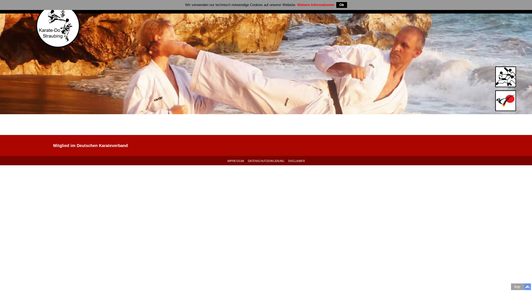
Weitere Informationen (315, 5)
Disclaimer (296, 161)
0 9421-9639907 (326, 145)
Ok (341, 5)
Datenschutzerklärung (266, 161)
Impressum (235, 161)
